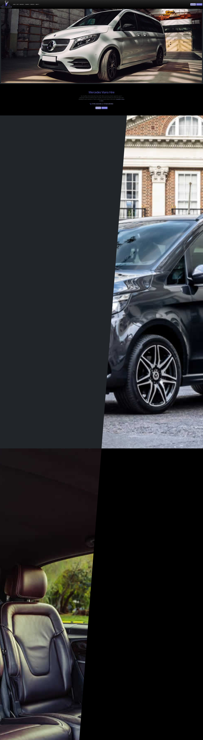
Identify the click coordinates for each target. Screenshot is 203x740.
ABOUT (37, 4)
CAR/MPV (27, 4)
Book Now (193, 4)
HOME (14, 4)
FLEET (17, 4)
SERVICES (32, 4)
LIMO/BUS (22, 4)
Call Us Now (199, 4)
